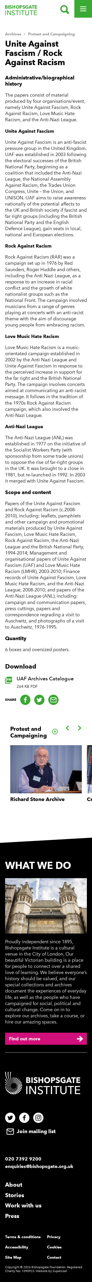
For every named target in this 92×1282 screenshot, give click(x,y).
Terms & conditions (23, 1237)
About (13, 1184)
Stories (14, 1195)
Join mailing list (35, 1131)
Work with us (23, 1205)
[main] (46, 432)
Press (12, 1216)
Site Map (13, 1257)
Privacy (54, 1237)
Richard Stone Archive (37, 799)
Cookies (54, 1247)
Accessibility (16, 1247)
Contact (54, 1257)
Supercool (60, 1271)
